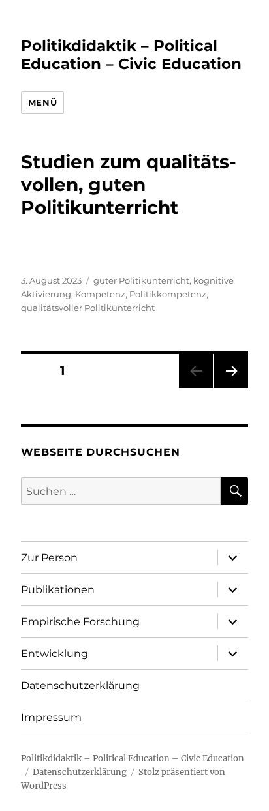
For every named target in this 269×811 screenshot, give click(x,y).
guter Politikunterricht (141, 280)
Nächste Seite (231, 387)
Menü (42, 102)
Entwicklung (54, 653)
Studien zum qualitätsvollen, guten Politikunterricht (128, 184)
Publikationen (58, 589)
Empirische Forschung (80, 621)
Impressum (51, 717)
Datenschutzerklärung (80, 685)
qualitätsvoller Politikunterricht (88, 307)
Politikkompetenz (167, 294)
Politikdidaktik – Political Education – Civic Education (131, 55)
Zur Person (49, 558)
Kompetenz (100, 294)
